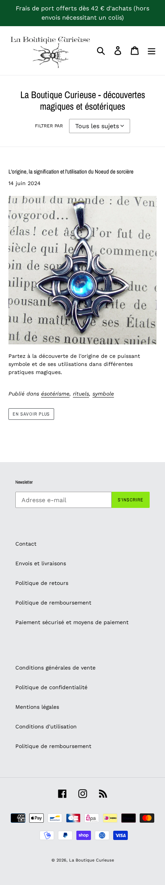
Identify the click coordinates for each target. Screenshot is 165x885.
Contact (25, 544)
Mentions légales (37, 707)
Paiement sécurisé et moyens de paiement (72, 622)
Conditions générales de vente (55, 668)
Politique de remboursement (53, 602)
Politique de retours (41, 583)
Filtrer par (49, 126)
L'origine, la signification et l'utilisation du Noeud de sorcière (71, 171)
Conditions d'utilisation (46, 726)
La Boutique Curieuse (91, 860)
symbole (103, 394)
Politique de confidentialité (51, 687)
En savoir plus (31, 414)
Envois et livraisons (40, 563)
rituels (81, 394)
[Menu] (151, 50)
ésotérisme (55, 394)
